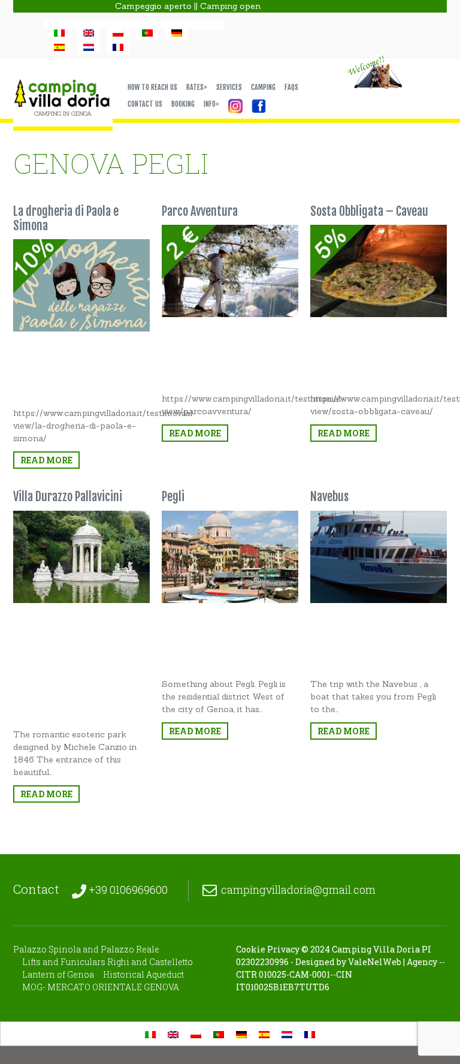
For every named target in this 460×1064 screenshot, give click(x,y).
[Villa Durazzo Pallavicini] (81, 557)
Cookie (250, 949)
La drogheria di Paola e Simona (66, 218)
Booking (183, 104)
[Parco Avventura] (230, 271)
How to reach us (152, 87)
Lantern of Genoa (58, 974)
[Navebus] (378, 557)
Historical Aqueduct (143, 974)
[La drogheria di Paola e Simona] (81, 285)
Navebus (329, 496)
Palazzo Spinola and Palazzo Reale (86, 949)
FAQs (291, 87)
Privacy (283, 949)
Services (229, 87)
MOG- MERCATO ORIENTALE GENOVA (100, 987)
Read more (46, 460)
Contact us (145, 104)
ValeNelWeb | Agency (392, 961)
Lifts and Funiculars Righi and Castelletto (107, 961)
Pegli (173, 496)
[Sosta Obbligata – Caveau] (378, 271)
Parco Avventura (200, 211)
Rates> (196, 87)
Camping (263, 87)
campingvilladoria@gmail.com (298, 889)
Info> (211, 104)
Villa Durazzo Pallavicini (67, 496)
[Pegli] (230, 557)
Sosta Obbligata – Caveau (369, 211)
